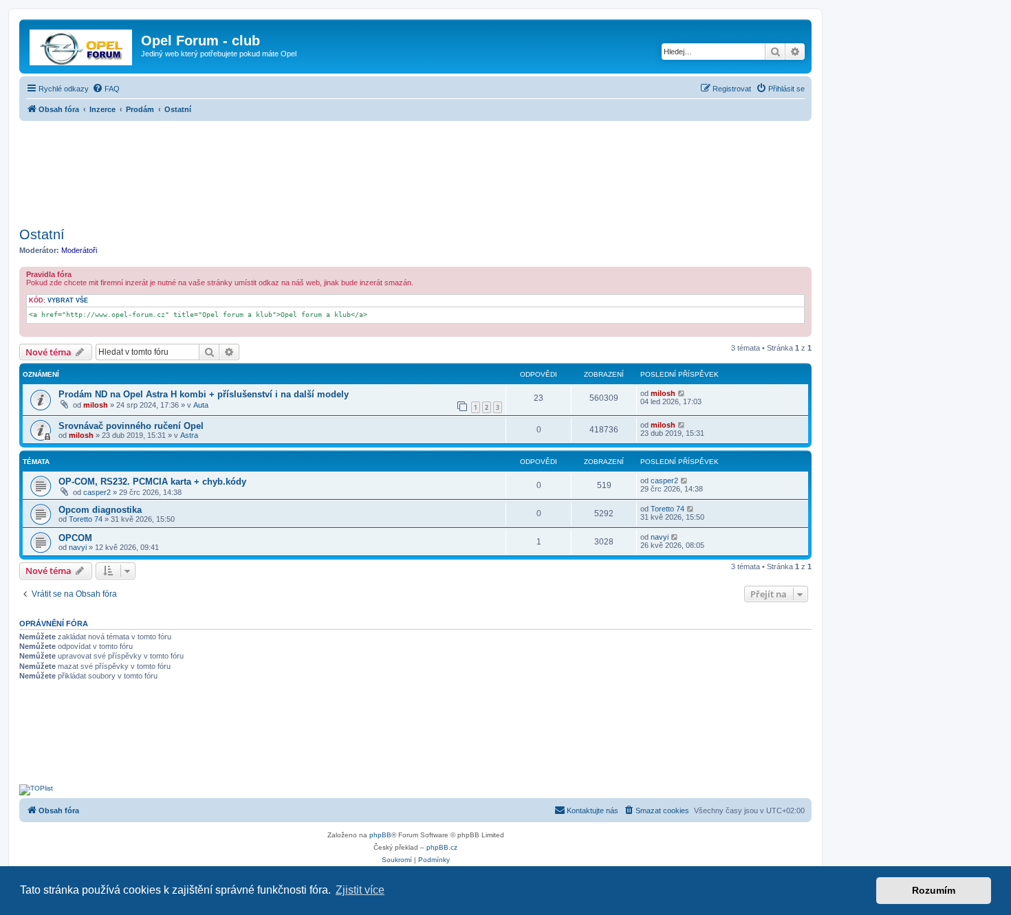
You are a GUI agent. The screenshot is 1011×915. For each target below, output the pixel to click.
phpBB (380, 835)
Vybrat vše (67, 300)
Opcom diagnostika (100, 510)
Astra (189, 435)
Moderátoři (79, 250)
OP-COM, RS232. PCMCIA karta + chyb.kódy (152, 481)
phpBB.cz (441, 847)
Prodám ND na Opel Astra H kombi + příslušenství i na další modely (203, 394)
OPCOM (75, 538)
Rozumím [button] (933, 890)
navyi (78, 547)
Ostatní (42, 234)
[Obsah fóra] (82, 45)
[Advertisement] (415, 170)
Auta (200, 405)
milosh (95, 405)
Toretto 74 (85, 519)
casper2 (97, 492)
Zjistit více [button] (360, 890)
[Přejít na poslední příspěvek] (681, 393)
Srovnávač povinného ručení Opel (131, 426)
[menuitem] (106, 88)
